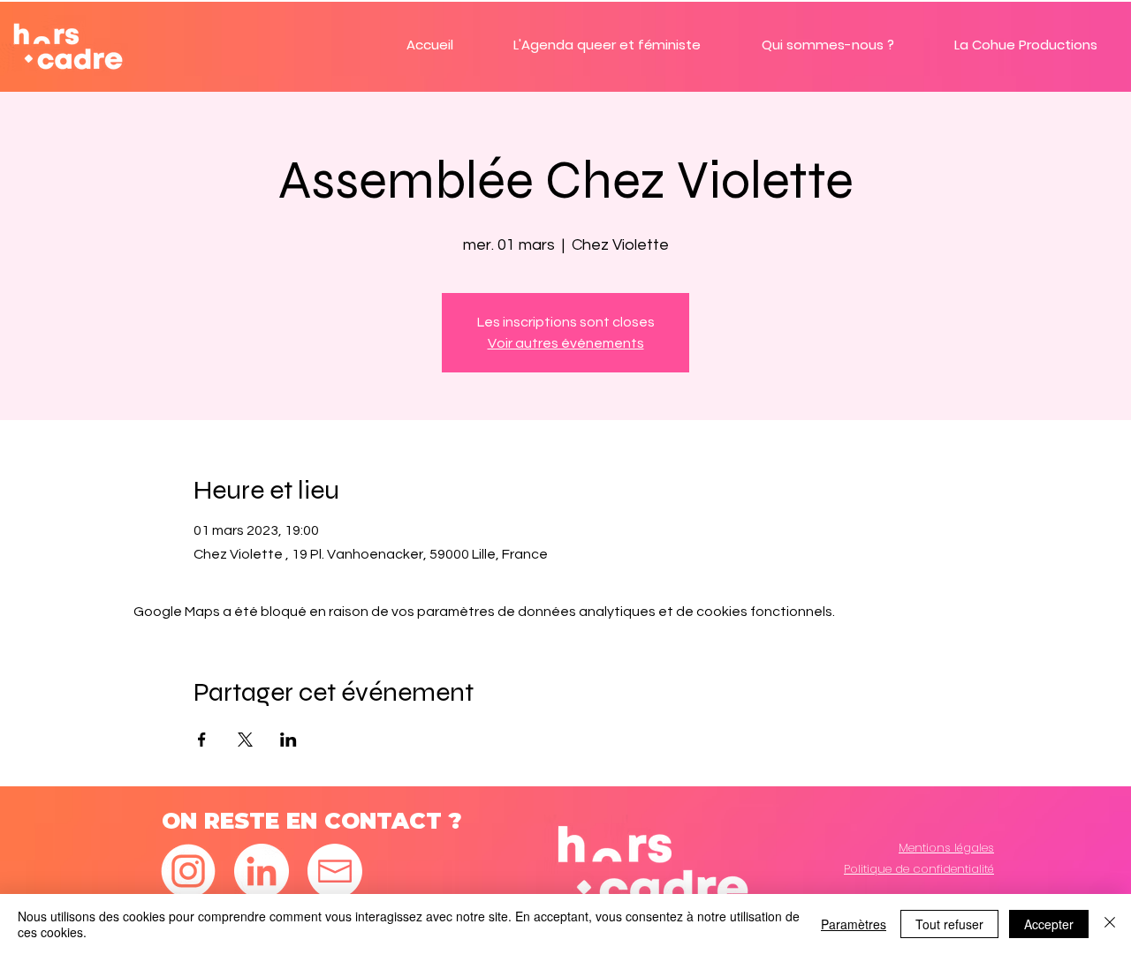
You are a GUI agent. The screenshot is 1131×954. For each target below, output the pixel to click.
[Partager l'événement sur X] (245, 739)
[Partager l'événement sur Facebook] (202, 739)
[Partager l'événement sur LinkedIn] (288, 739)
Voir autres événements (566, 343)
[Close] (1109, 924)
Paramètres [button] (853, 924)
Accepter (1049, 924)
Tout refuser (949, 924)
